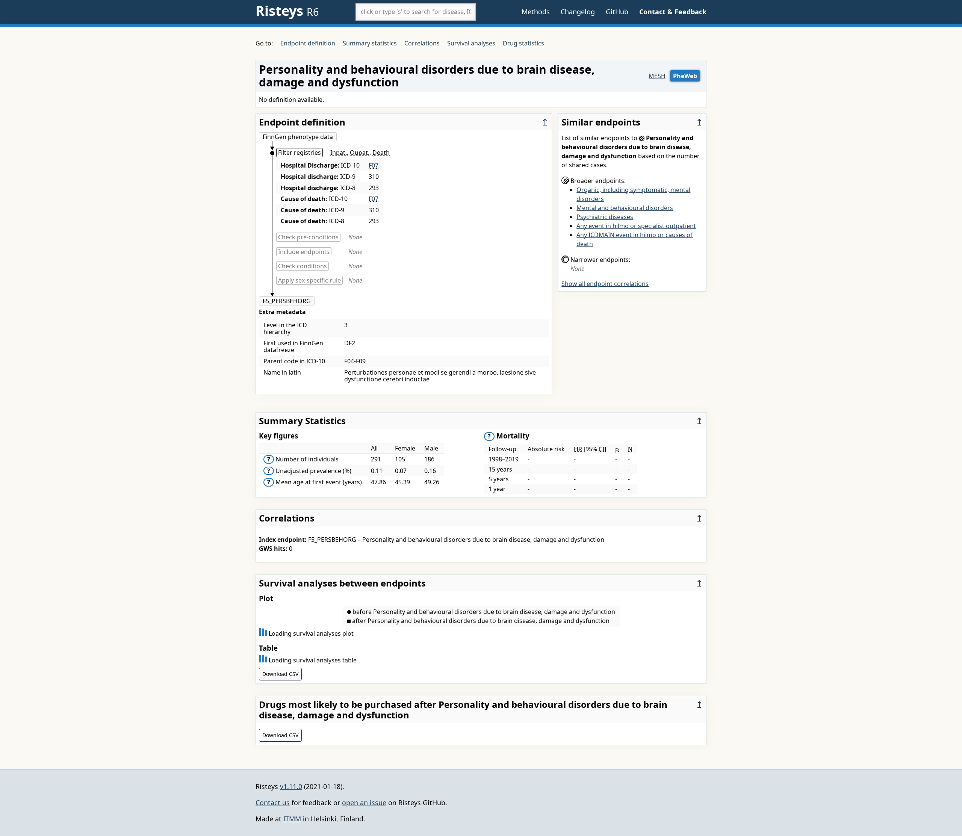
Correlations (422, 43)
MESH (657, 76)
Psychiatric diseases (604, 217)
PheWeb (685, 76)
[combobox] (415, 11)
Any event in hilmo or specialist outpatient (636, 226)
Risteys (287, 11)
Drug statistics (523, 43)
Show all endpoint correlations (605, 284)
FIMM (292, 818)
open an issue (364, 802)
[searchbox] (415, 11)
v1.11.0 (291, 786)
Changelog (578, 11)
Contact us (273, 802)
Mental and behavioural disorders (624, 208)
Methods (536, 11)
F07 (373, 165)
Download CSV (280, 673)
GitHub (617, 11)
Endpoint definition (307, 43)
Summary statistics (370, 43)
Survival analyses (471, 43)
